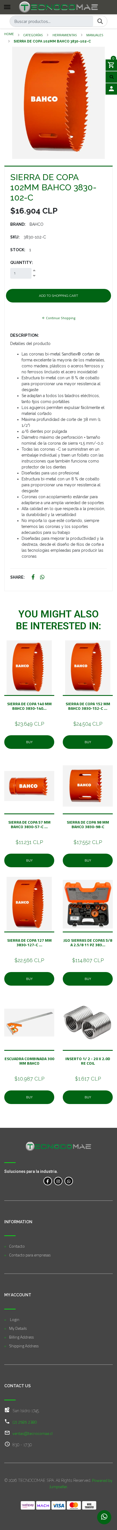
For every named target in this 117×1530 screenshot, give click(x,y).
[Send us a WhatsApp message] (104, 1517)
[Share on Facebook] (33, 577)
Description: (24, 335)
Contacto (17, 1246)
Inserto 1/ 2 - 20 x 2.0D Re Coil (87, 1061)
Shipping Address (24, 1346)
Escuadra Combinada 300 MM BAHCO (29, 1061)
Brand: (18, 224)
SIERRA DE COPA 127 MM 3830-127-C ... (29, 942)
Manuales (94, 35)
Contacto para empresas (30, 1255)
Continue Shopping (60, 318)
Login (14, 1319)
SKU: (15, 237)
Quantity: (21, 262)
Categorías (33, 35)
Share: (17, 577)
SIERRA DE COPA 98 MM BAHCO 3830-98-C (88, 824)
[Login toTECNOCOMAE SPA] (111, 89)
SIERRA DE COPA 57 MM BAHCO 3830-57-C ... (29, 824)
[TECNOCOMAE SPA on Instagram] (58, 1181)
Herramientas (65, 35)
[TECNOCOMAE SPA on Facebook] (47, 1181)
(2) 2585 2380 (24, 1422)
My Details (18, 1328)
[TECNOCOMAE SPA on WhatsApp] (68, 1181)
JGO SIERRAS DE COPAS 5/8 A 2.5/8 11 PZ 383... (87, 942)
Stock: (17, 250)
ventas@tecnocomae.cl (32, 1433)
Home (9, 34)
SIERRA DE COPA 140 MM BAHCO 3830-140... (29, 706)
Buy (29, 742)
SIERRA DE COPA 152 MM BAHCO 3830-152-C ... (88, 706)
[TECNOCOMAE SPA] (58, 7)
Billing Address (21, 1337)
